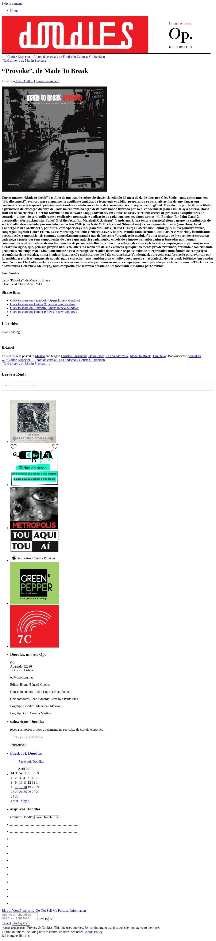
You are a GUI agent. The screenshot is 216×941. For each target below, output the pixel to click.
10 (21, 782)
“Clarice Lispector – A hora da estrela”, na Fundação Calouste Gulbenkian (53, 56)
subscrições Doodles (27, 721)
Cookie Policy (93, 932)
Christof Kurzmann (74, 356)
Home (14, 10)
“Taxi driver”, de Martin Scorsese (26, 60)
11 (25, 782)
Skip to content (12, 3)
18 (25, 787)
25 (25, 792)
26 (29, 792)
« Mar (14, 801)
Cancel (6, 923)
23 (16, 792)
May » (25, 801)
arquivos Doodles (22, 817)
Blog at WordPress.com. (18, 910)
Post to (43, 919)
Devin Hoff (96, 356)
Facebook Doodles (26, 753)
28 (37, 792)
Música (40, 356)
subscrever (18, 744)
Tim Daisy (159, 356)
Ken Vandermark (116, 356)
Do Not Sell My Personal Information (61, 910)
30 (16, 796)
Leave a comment (47, 81)
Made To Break (140, 356)
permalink (194, 356)
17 (21, 787)
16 (16, 787)
